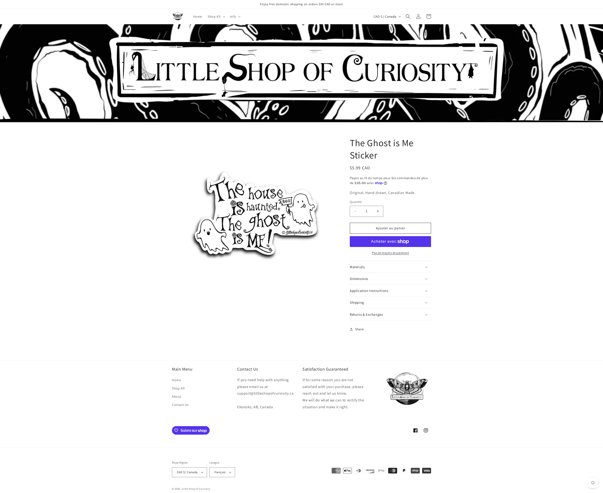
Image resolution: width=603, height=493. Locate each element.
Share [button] (359, 329)
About (176, 396)
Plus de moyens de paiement (390, 253)
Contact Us (180, 405)
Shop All (178, 388)
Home (176, 380)
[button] (216, 16)
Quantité (356, 202)
